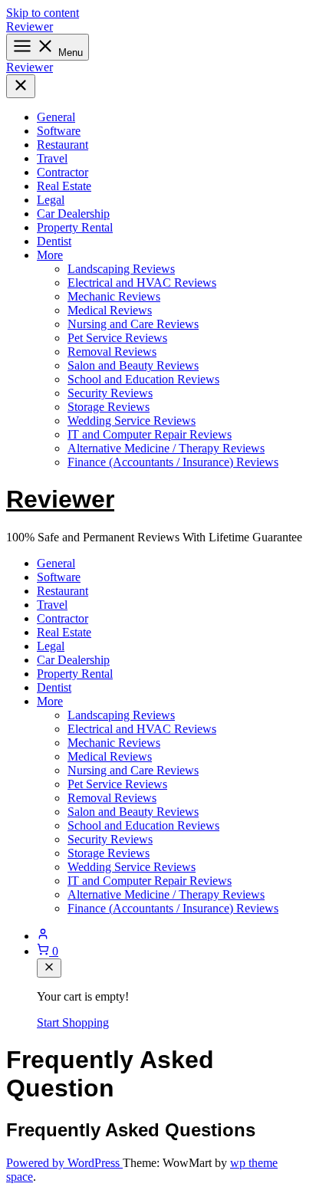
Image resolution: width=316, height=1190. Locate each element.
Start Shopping (73, 1022)
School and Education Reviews (143, 379)
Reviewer (29, 26)
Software (59, 130)
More (50, 254)
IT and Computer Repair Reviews (149, 434)
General (56, 116)
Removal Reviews (111, 351)
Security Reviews (110, 392)
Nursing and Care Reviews (133, 323)
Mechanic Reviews (113, 296)
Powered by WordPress (64, 1162)
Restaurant (62, 144)
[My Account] (173, 935)
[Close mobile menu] (20, 86)
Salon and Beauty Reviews (133, 365)
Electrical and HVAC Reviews (141, 282)
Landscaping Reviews (121, 268)
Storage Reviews (108, 406)
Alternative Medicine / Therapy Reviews (166, 448)
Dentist (54, 241)
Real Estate (64, 185)
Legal (50, 199)
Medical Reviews (109, 310)
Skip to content (42, 12)
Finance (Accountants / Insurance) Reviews (172, 461)
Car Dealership (73, 213)
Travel (52, 158)
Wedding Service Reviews (131, 420)
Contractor (62, 172)
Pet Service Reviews (117, 337)
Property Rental (75, 227)
